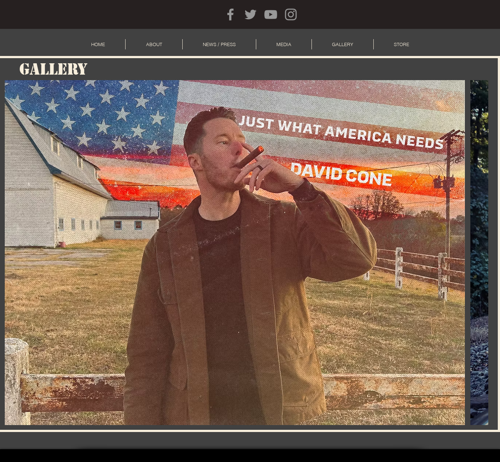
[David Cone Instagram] (291, 14)
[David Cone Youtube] (271, 14)
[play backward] (14, 252)
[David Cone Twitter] (250, 14)
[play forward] (479, 252)
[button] (235, 252)
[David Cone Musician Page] (230, 14)
